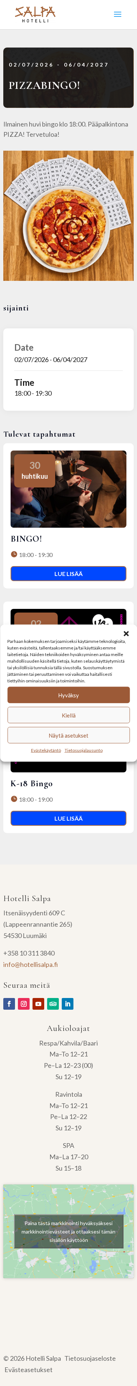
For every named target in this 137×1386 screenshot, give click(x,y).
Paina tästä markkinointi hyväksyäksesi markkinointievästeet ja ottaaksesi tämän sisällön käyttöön (68, 1231)
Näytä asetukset (68, 735)
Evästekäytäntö (46, 750)
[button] (126, 633)
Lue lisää (68, 573)
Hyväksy (68, 695)
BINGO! (26, 539)
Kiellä (69, 715)
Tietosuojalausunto (84, 750)
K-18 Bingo (32, 783)
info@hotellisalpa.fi (30, 964)
